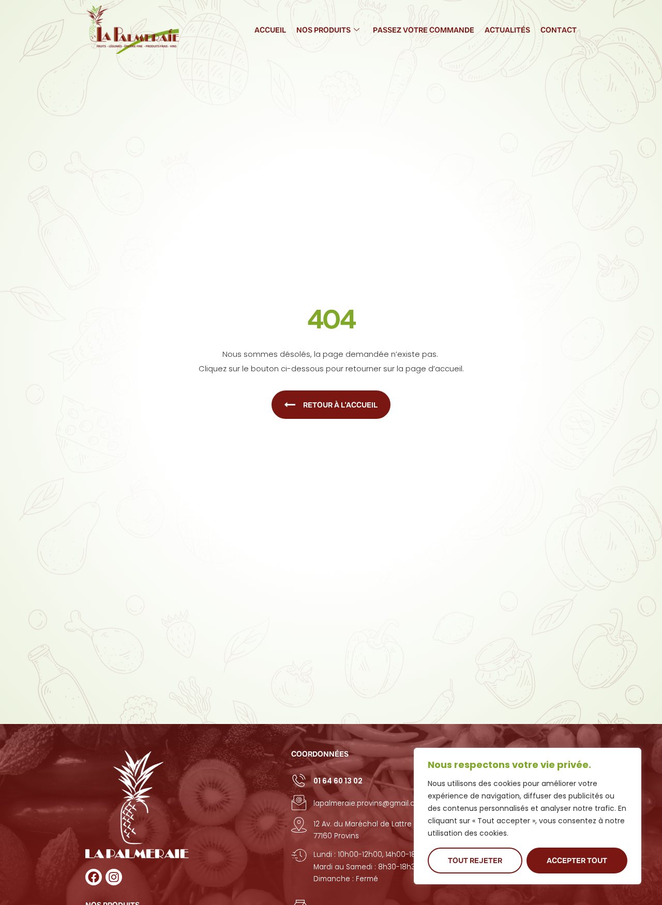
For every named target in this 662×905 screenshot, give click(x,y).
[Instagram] (114, 877)
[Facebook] (93, 877)
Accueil (270, 30)
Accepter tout (577, 860)
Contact (558, 30)
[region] (527, 816)
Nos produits (323, 30)
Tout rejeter (475, 860)
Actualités (507, 30)
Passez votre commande (423, 30)
